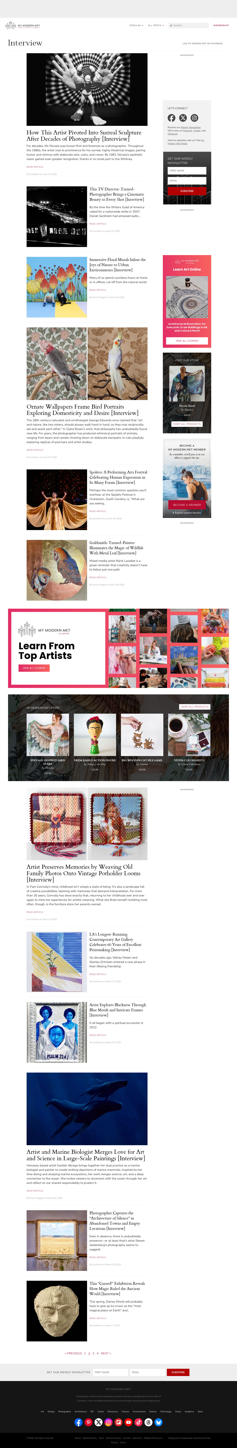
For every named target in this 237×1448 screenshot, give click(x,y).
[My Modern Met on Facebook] (78, 1422)
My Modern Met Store (43, 708)
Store (200, 1411)
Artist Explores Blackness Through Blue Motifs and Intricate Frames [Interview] (117, 1010)
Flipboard (172, 133)
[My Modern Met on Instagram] (108, 1422)
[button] (156, 25)
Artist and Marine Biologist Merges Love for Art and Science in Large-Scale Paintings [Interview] (86, 1155)
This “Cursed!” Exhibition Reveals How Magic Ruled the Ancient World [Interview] (117, 1288)
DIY (92, 1411)
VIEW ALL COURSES (187, 340)
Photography (64, 1411)
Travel (178, 1411)
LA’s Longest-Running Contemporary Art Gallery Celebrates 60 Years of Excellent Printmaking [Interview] (115, 942)
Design (51, 1411)
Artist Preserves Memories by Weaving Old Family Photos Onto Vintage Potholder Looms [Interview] (83, 873)
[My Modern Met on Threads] (148, 1422)
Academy (189, 1411)
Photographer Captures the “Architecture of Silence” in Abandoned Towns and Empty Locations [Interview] (114, 1220)
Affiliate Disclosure (153, 1438)
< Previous (73, 1353)
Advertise (137, 1438)
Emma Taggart (100, 297)
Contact (127, 1438)
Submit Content (113, 1438)
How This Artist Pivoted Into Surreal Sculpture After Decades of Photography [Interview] (84, 135)
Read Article (35, 167)
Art (42, 1411)
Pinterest (187, 130)
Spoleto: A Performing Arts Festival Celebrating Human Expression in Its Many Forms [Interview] (118, 477)
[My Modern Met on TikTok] (138, 1422)
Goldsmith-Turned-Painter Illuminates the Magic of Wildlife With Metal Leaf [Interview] (116, 548)
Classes (125, 1411)
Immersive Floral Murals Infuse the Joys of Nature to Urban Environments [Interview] (117, 265)
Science (153, 1411)
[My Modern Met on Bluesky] (158, 1422)
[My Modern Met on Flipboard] (118, 1422)
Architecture (81, 1411)
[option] (122, 687)
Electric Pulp (204, 1438)
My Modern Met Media (186, 142)
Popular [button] (136, 25)
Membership (221, 25)
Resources (113, 1411)
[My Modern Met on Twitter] (98, 1422)
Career (101, 1411)
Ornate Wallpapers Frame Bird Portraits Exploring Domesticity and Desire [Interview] (83, 409)
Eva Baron (35, 174)
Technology (165, 1411)
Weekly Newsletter (191, 127)
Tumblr (196, 130)
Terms (123, 1442)
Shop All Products (187, 424)
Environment (139, 1411)
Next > (106, 1353)
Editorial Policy (90, 1438)
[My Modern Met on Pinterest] (88, 1422)
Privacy (114, 1442)
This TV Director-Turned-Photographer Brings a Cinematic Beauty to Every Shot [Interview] (116, 194)
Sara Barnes (98, 518)
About (78, 1438)
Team (101, 1438)
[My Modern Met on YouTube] (128, 1422)
